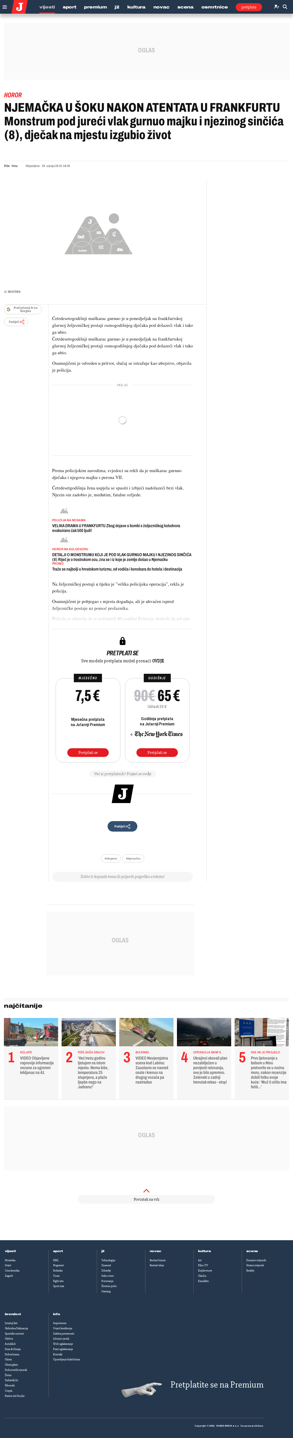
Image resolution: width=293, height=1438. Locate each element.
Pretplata (248, 7)
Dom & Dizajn (13, 1349)
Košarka (57, 1270)
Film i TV (203, 1265)
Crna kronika (12, 1270)
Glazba (202, 1276)
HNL (56, 1260)
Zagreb (9, 1276)
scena (252, 1251)
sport (58, 1251)
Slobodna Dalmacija (16, 1328)
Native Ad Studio (14, 1396)
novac (156, 1251)
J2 (117, 7)
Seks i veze (107, 1276)
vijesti (10, 1251)
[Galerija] (98, 232)
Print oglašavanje (63, 1349)
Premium (95, 7)
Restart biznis (157, 1260)
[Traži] (285, 7)
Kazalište (203, 1281)
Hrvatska (10, 1260)
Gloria (8, 1359)
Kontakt (57, 1354)
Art (200, 1260)
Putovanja (107, 1281)
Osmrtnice (214, 7)
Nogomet (58, 1265)
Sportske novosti (14, 1333)
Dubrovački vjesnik (16, 1370)
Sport (69, 7)
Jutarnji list (11, 1323)
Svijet (8, 1265)
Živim (8, 1375)
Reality (250, 1270)
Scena (185, 7)
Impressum (59, 1323)
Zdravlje (106, 1270)
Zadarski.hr (11, 1380)
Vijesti (47, 7)
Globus (9, 1338)
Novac (161, 7)
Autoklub (10, 1344)
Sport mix (58, 1286)
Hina (14, 166)
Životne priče (109, 1286)
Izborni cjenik (61, 1338)
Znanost (106, 1265)
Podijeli (14, 322)
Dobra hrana (12, 1354)
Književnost (205, 1270)
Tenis (56, 1276)
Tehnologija (108, 1260)
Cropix (8, 1391)
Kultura (136, 7)
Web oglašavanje (63, 1344)
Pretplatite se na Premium (217, 1384)
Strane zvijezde (255, 1265)
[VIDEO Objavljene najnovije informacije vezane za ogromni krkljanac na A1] (31, 1033)
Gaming (106, 1291)
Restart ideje (157, 1265)
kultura (204, 1251)
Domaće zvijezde (256, 1260)
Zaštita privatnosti (63, 1333)
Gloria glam (11, 1365)
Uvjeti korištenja (62, 1328)
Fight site (58, 1281)
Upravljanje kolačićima (66, 1359)
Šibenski (10, 1385)
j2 (103, 1251)
